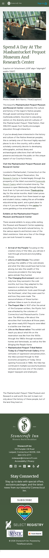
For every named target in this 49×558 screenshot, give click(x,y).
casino (36, 205)
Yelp (33, 466)
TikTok (38, 466)
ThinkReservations (24, 544)
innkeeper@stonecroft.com (24, 458)
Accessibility (20, 461)
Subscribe (24, 500)
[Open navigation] (3, 3)
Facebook (11, 466)
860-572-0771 (24, 455)
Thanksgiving (37, 190)
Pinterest (24, 466)
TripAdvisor (20, 466)
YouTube (29, 466)
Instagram (15, 466)
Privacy (31, 461)
